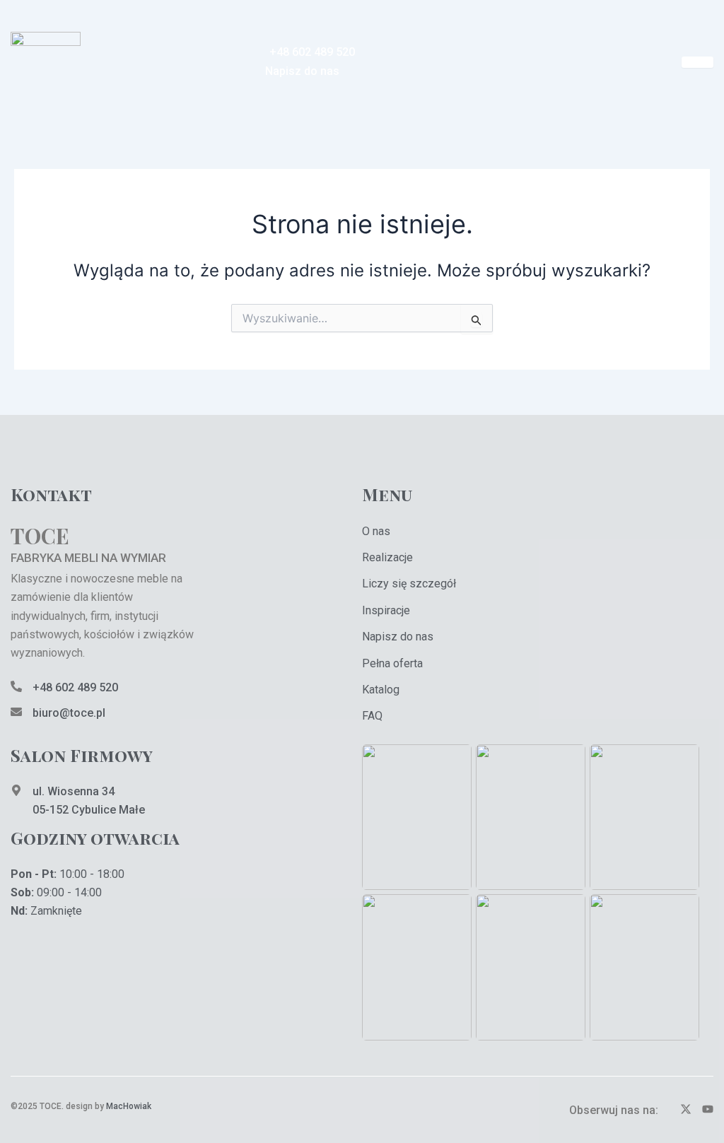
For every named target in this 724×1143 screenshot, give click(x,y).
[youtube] (707, 1110)
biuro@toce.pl (69, 713)
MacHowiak (128, 1106)
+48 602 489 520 (75, 687)
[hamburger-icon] (697, 62)
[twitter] (685, 1110)
